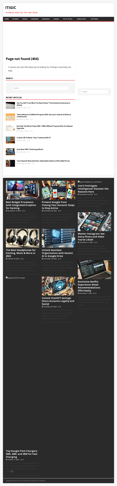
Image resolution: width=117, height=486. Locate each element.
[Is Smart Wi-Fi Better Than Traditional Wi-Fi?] (10, 142)
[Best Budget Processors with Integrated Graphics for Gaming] (22, 198)
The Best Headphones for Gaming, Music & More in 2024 (21, 253)
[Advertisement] (58, 38)
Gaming (56, 19)
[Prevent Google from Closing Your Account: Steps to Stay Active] (58, 198)
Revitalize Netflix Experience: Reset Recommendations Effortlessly (89, 286)
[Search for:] (40, 88)
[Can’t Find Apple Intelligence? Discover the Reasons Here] (89, 182)
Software (94, 19)
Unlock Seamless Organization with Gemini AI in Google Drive (57, 253)
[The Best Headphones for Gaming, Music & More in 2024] (22, 246)
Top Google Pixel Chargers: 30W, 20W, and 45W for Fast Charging (22, 453)
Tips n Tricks (67, 19)
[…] (12, 471)
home (7, 19)
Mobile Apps (81, 19)
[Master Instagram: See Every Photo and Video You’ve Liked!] (94, 230)
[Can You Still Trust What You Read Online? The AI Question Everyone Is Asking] (10, 107)
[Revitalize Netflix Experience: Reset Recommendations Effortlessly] (94, 278)
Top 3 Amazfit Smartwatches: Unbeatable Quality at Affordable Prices (43, 161)
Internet (15, 19)
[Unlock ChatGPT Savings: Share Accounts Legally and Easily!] (58, 294)
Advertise (42, 481)
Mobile (24, 19)
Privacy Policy (26, 481)
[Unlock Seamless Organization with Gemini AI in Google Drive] (58, 246)
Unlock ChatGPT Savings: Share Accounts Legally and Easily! (58, 300)
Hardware (35, 19)
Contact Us (35, 481)
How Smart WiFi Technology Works (30, 149)
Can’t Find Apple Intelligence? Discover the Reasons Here (93, 188)
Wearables (46, 19)
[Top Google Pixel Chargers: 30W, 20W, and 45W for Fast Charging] (22, 447)
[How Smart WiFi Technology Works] (10, 153)
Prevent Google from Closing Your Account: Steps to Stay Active (58, 205)
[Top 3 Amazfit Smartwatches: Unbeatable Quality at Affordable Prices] (10, 165)
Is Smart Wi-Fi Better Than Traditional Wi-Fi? (34, 138)
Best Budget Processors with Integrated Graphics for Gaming (21, 205)
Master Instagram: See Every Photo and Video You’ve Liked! (91, 236)
